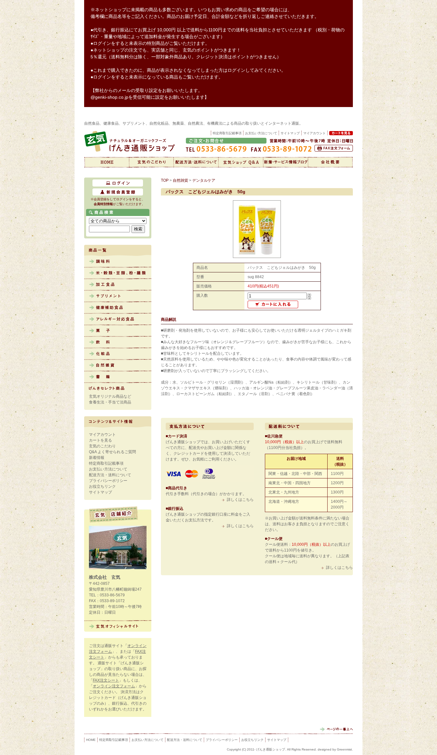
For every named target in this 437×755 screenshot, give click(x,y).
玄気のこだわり (151, 162)
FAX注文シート (106, 680)
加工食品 (117, 285)
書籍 (117, 377)
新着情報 (285, 162)
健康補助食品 (117, 308)
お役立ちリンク (102, 486)
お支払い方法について (261, 133)
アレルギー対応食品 (117, 319)
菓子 (117, 331)
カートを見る (100, 440)
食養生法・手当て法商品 (110, 402)
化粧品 (117, 354)
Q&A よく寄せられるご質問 (112, 452)
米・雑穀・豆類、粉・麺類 (117, 273)
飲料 (117, 342)
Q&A (241, 162)
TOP (165, 180)
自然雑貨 (117, 365)
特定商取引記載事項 (227, 133)
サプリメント (117, 296)
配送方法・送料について (196, 162)
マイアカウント (102, 434)
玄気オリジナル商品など (110, 396)
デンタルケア (203, 180)
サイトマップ (290, 133)
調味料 (117, 262)
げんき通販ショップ (106, 162)
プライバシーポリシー (108, 480)
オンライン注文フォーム (114, 686)
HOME (91, 740)
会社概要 (330, 162)
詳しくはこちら (240, 499)
